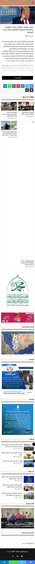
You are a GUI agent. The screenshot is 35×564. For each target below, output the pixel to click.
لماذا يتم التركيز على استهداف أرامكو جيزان (11, 454)
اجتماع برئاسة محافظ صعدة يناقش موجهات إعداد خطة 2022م (12, 486)
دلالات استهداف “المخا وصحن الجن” (12, 461)
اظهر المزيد (18, 78)
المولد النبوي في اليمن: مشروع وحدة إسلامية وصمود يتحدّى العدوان (12, 446)
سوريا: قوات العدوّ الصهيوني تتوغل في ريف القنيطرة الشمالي (9, 114)
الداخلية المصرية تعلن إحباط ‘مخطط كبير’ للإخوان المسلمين (19, 525)
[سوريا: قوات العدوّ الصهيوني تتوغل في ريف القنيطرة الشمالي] (9, 106)
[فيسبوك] (31, 86)
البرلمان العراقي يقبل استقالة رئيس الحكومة (27, 113)
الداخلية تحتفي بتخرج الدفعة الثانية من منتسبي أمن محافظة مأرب (11, 494)
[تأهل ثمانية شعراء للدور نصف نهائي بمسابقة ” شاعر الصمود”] (29, 479)
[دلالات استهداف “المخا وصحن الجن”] (29, 463)
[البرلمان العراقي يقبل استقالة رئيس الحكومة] (26, 106)
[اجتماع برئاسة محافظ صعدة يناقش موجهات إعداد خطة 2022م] (29, 487)
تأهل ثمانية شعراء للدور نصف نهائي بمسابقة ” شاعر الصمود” (12, 478)
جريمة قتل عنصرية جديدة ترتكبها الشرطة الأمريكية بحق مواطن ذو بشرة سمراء (9, 133)
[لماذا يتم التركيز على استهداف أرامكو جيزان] (29, 455)
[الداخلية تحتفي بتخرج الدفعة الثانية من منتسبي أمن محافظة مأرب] (29, 495)
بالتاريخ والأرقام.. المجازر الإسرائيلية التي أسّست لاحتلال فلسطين (27, 263)
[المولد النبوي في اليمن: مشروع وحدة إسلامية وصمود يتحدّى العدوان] (29, 447)
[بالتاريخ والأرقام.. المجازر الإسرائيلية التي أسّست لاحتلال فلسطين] (26, 190)
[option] (17, 518)
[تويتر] (27, 86)
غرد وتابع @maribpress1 (28, 544)
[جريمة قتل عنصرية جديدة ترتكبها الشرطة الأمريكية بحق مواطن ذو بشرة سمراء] (9, 125)
